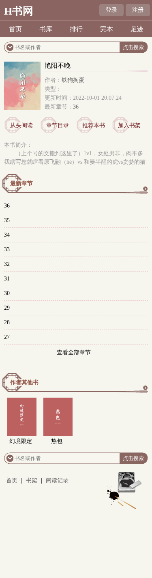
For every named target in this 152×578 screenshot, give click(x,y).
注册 (137, 10)
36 (76, 107)
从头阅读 (21, 125)
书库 (45, 29)
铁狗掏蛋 (73, 80)
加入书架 (129, 125)
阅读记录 (57, 480)
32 (7, 264)
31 (7, 279)
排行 (76, 29)
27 (7, 337)
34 (7, 235)
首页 (15, 29)
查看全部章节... (76, 352)
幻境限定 (20, 441)
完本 (106, 29)
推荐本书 (93, 125)
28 (7, 322)
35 (7, 220)
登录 (111, 10)
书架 (31, 480)
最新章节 (21, 183)
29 (7, 308)
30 (7, 293)
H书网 (18, 11)
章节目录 (57, 125)
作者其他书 (24, 382)
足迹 (137, 29)
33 (7, 249)
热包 (56, 441)
